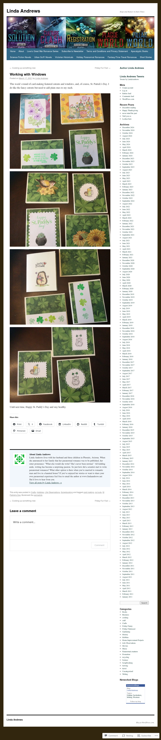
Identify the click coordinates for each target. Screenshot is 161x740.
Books (124, 612)
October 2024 (127, 133)
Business (125, 614)
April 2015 (126, 452)
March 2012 (126, 557)
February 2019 (127, 322)
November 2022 (128, 195)
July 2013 (126, 512)
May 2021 (126, 246)
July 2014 (126, 478)
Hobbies (40, 492)
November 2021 (128, 229)
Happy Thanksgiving (130, 110)
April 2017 (126, 384)
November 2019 (128, 297)
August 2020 (127, 271)
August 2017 (127, 373)
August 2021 (127, 237)
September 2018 (128, 336)
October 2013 (127, 503)
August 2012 (127, 543)
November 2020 (128, 263)
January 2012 (127, 563)
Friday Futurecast (128, 629)
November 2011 (128, 568)
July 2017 (126, 376)
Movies (125, 645)
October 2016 (127, 401)
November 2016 (128, 398)
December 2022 (128, 192)
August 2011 (127, 577)
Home (12, 51)
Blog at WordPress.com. (145, 722)
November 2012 (128, 534)
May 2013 (126, 517)
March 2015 (126, 455)
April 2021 (126, 249)
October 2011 (127, 571)
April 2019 (126, 316)
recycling (125, 657)
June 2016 (126, 413)
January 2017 (127, 393)
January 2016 (127, 427)
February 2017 (127, 390)
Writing (125, 674)
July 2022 (126, 206)
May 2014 (126, 483)
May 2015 (126, 449)
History (125, 634)
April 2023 (126, 181)
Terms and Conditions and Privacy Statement (107, 51)
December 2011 (128, 565)
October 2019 (127, 300)
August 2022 (127, 203)
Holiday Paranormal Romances (90, 57)
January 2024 (127, 155)
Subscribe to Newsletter (72, 51)
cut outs (98, 492)
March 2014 (126, 489)
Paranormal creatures (130, 651)
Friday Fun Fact (102, 67)
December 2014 (128, 464)
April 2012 (126, 554)
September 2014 (128, 472)
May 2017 (126, 382)
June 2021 (126, 243)
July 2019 (126, 308)
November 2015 (128, 432)
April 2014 (126, 486)
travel (124, 668)
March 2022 (126, 218)
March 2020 (126, 285)
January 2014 (127, 495)
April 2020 (126, 283)
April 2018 (126, 350)
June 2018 (126, 345)
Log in (124, 90)
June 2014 (126, 481)
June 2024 (126, 141)
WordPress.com (128, 99)
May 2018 (126, 348)
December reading (129, 107)
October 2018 (127, 333)
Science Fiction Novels (20, 57)
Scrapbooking (67, 492)
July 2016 (126, 410)
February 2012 (127, 560)
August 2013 (127, 509)
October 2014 (127, 469)
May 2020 (126, 280)
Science (125, 660)
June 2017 (126, 379)
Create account (127, 87)
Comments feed (128, 96)
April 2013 (126, 520)
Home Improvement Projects (133, 640)
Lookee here (126, 119)
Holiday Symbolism (134, 695)
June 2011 (126, 582)
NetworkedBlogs (133, 685)
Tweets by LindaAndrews (129, 79)
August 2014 (127, 475)
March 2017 (126, 387)
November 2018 (128, 331)
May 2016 (126, 415)
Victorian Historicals (64, 57)
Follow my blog (135, 701)
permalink (38, 495)
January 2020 (127, 291)
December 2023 (128, 158)
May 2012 (126, 551)
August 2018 (127, 339)
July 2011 (126, 579)
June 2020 (126, 277)
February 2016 (127, 424)
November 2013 (128, 500)
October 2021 (127, 232)
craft (124, 620)
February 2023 (127, 186)
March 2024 (126, 150)
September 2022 (128, 201)
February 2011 (127, 594)
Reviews (136, 697)
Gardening (126, 631)
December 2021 (128, 226)
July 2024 (126, 138)
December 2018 (128, 328)
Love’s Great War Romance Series (42, 51)
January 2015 (127, 461)
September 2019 (128, 302)
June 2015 (126, 447)
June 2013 (126, 514)
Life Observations (52, 492)
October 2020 (127, 266)
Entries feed (126, 93)
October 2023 (127, 164)
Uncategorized (127, 671)
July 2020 (126, 274)
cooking (125, 617)
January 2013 (127, 529)
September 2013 (128, 506)
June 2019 (126, 311)
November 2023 (128, 161)
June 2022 (126, 209)
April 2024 (126, 147)
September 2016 (128, 404)
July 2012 (126, 546)
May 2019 (126, 314)
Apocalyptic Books (139, 51)
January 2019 (127, 325)
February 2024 (127, 152)
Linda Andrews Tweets (132, 76)
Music (124, 648)
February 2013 (127, 526)
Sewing (125, 665)
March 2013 (126, 523)
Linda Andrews (23, 10)
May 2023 (126, 178)
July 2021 (126, 240)
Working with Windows (28, 74)
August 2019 (127, 305)
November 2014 (128, 466)
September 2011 (128, 574)
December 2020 (128, 260)
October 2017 (127, 367)
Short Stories (146, 57)
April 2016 (126, 418)
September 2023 (128, 167)
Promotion (126, 654)
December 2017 (128, 362)
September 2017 (128, 370)
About (21, 51)
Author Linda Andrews (132, 67)
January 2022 (127, 223)
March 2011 (126, 591)
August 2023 (127, 169)
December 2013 (128, 497)
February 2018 (127, 356)
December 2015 (128, 430)
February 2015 (127, 458)
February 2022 (127, 220)
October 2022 (127, 198)
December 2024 (128, 127)
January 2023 (127, 189)
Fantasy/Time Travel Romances (122, 57)
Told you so (126, 116)
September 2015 (128, 438)
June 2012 (126, 548)
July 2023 (126, 172)
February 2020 (127, 288)
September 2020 (128, 268)
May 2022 (126, 212)
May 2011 (126, 585)
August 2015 (127, 441)
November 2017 (128, 365)
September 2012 (128, 540)
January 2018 (127, 359)
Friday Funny (127, 626)
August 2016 (127, 407)
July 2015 (126, 444)
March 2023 (126, 184)
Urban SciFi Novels (43, 57)
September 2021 (128, 234)
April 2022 (126, 215)
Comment (99, 545)
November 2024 (128, 130)
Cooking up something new (23, 67)
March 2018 (126, 353)
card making (88, 492)
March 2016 (126, 421)
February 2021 (127, 254)
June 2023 (126, 175)
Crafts (33, 492)
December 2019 (128, 294)
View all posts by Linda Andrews (45, 482)
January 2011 (127, 596)
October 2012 (127, 537)
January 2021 (127, 257)
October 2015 (127, 435)
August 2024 (127, 135)
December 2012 (128, 531)
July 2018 (126, 342)
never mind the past (129, 113)
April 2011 (126, 588)
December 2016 (128, 396)
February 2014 (127, 492)
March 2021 (126, 251)
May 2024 (126, 144)
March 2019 (126, 319)
